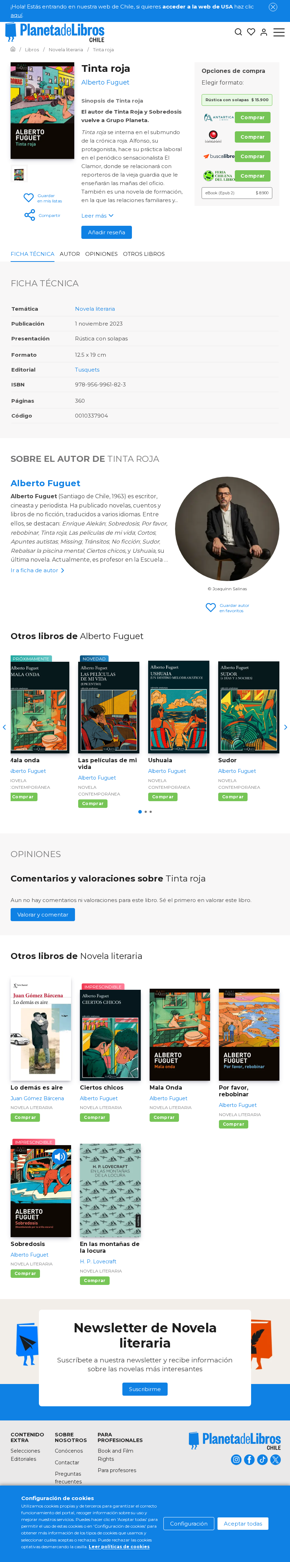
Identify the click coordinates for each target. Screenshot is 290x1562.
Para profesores (117, 1470)
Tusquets (87, 369)
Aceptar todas (243, 1523)
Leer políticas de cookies (119, 1546)
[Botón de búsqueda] (238, 32)
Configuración (189, 1523)
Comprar (252, 117)
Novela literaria (95, 308)
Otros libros (144, 254)
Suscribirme (145, 1389)
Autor (70, 254)
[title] (235, 1441)
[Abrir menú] (279, 32)
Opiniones (101, 254)
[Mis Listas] (249, 32)
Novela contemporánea (29, 784)
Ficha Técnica (32, 254)
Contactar (67, 1462)
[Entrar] (261, 32)
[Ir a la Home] (13, 49)
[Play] (60, 1157)
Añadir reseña (106, 232)
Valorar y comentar (42, 914)
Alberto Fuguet (45, 483)
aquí (16, 15)
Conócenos (69, 1451)
